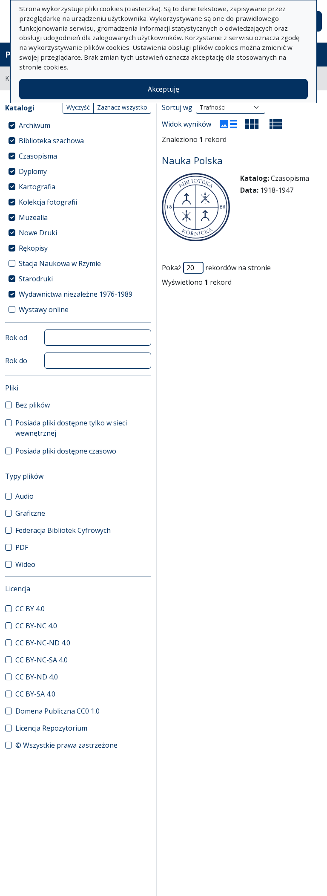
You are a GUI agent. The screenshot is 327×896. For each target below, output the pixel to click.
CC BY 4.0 (30, 608)
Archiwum (34, 125)
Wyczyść (78, 107)
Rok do (16, 360)
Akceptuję (163, 89)
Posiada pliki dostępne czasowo (65, 451)
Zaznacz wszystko (122, 107)
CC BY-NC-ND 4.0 (42, 642)
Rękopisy (33, 248)
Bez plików (32, 405)
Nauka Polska (192, 160)
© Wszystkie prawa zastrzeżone (66, 745)
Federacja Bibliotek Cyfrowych (63, 530)
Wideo (25, 564)
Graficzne (30, 513)
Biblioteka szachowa (51, 140)
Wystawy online (44, 309)
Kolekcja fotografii (48, 202)
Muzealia (33, 217)
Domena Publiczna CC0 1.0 (57, 711)
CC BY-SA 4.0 (35, 694)
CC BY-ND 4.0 (36, 677)
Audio (24, 496)
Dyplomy (33, 171)
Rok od (16, 337)
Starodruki (36, 278)
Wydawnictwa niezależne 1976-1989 (75, 294)
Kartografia (37, 186)
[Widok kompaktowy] (252, 124)
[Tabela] (276, 124)
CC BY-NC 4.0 (36, 625)
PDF (21, 547)
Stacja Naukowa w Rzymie (60, 263)
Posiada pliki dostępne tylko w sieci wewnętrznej (71, 428)
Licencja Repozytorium (51, 728)
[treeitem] (78, 125)
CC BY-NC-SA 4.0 (41, 660)
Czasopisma (38, 156)
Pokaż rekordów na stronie (216, 267)
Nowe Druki (38, 232)
